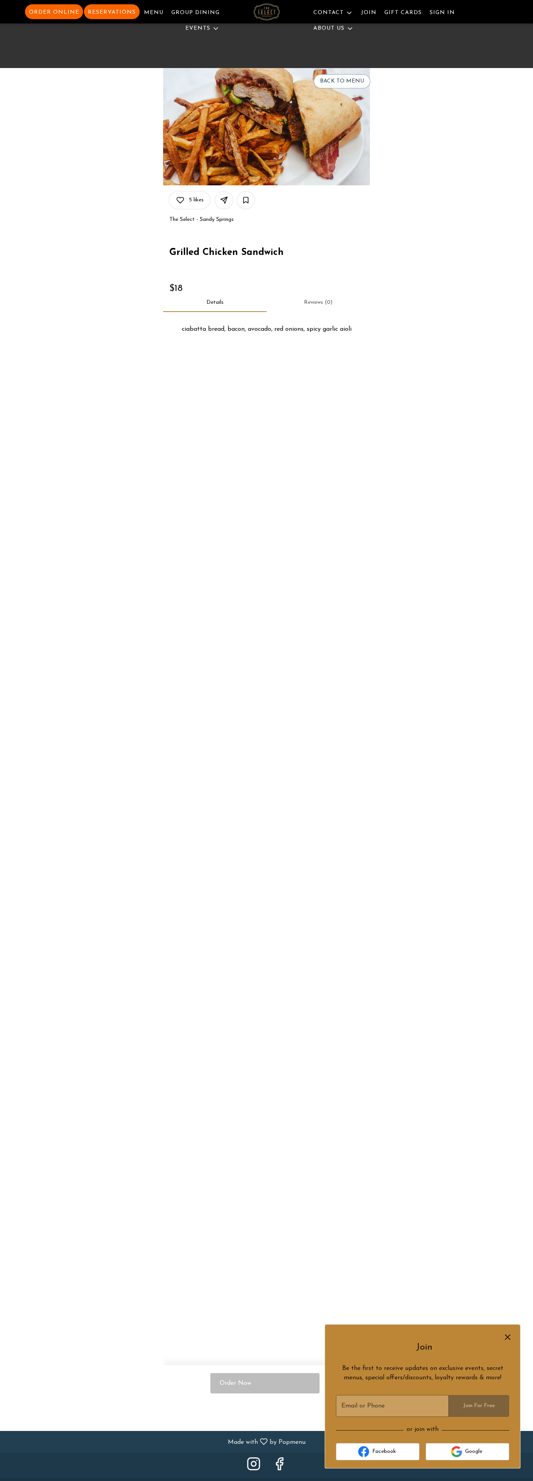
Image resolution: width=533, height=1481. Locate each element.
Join (369, 13)
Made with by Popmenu (156, 1442)
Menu (153, 13)
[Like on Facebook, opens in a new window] (279, 1467)
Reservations (112, 12)
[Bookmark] (245, 200)
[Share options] (224, 200)
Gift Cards (403, 13)
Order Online (54, 12)
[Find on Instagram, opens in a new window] (254, 1467)
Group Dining (195, 13)
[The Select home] (266, 13)
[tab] (214, 302)
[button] (202, 27)
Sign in (442, 13)
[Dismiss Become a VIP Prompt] (507, 1337)
